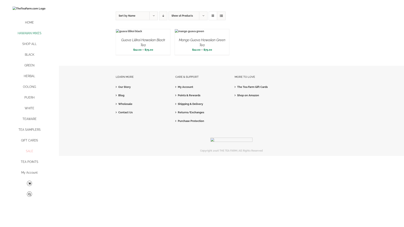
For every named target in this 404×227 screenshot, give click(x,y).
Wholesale (125, 104)
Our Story (124, 86)
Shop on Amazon (248, 95)
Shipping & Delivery (190, 104)
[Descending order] (163, 16)
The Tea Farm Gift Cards (252, 86)
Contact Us (125, 112)
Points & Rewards (189, 95)
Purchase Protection (191, 121)
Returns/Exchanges (191, 112)
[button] (29, 194)
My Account (185, 86)
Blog (121, 95)
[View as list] (221, 16)
